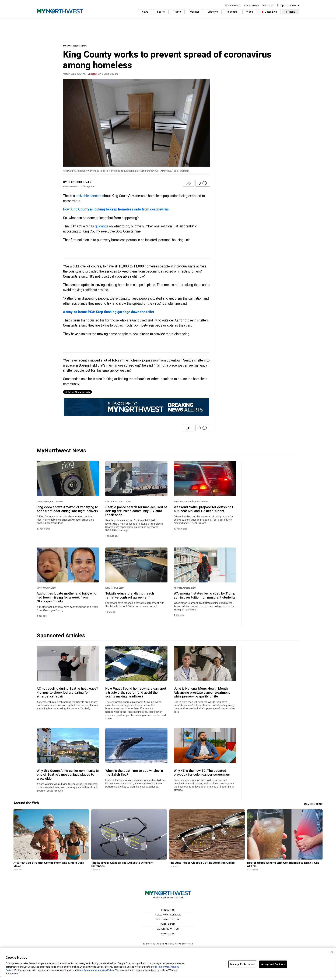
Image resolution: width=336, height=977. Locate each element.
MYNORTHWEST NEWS (75, 45)
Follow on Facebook (168, 914)
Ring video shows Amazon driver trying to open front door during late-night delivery (67, 509)
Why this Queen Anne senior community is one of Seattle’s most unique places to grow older (68, 775)
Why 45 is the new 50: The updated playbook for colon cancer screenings (202, 772)
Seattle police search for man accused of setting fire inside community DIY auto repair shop (136, 511)
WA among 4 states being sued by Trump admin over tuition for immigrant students (205, 595)
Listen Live (270, 11)
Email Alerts (168, 924)
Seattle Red (268, 5)
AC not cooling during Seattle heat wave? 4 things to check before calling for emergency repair (67, 692)
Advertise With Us (168, 928)
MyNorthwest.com (165, 944)
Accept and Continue (273, 964)
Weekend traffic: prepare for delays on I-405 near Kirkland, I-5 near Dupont (204, 509)
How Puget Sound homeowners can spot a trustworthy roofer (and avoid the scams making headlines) (135, 692)
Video (249, 11)
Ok (332, 952)
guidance (101, 226)
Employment (168, 933)
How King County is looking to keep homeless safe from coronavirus (116, 209)
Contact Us (168, 909)
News (145, 11)
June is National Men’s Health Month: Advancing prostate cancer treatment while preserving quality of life (202, 692)
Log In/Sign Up (291, 5)
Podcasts (231, 11)
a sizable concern (89, 196)
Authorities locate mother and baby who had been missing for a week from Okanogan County (66, 597)
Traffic (177, 11)
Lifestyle (213, 11)
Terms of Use (162, 966)
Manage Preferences (242, 964)
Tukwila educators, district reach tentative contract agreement (129, 595)
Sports (161, 11)
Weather (194, 11)
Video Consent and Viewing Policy (95, 970)
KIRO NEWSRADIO (232, 5)
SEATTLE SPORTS (251, 5)
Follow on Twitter (168, 919)
